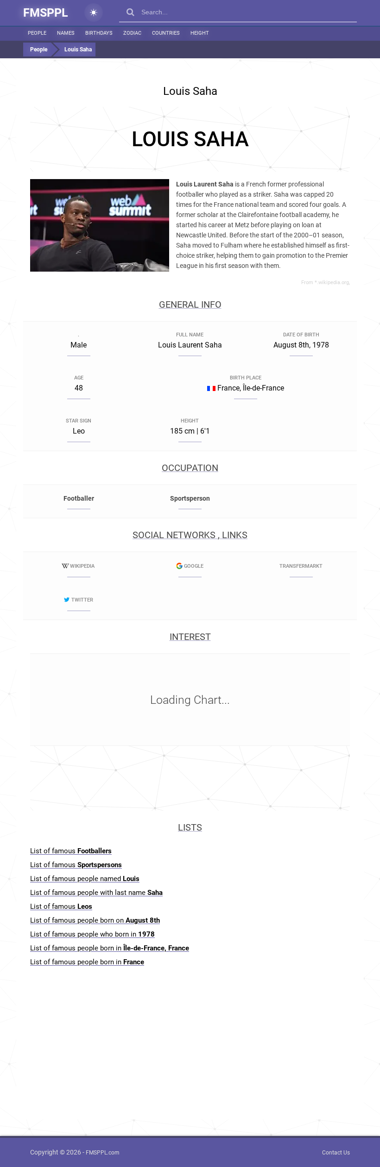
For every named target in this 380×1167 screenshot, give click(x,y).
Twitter (82, 600)
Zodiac (132, 33)
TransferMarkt (301, 566)
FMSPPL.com (103, 1152)
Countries (166, 33)
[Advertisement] (190, 139)
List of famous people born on (95, 920)
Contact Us (336, 1152)
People (37, 33)
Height (199, 33)
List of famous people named (84, 879)
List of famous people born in (109, 948)
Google (193, 566)
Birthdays (99, 33)
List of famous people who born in (92, 934)
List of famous (71, 851)
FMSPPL (45, 12)
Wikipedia (82, 566)
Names (66, 33)
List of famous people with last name (96, 892)
